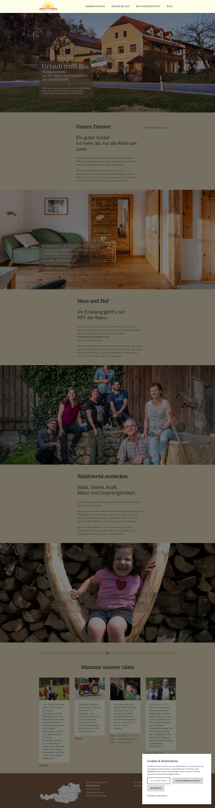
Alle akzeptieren (158, 781)
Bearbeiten (155, 788)
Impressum (151, 796)
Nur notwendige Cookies (187, 781)
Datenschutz (162, 796)
